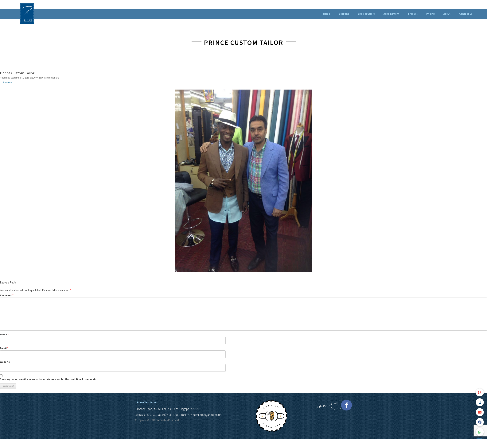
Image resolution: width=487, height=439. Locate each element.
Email (4, 348)
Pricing (430, 13)
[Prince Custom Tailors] (27, 14)
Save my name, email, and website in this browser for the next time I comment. (48, 379)
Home (326, 13)
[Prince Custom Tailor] (243, 181)
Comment (7, 295)
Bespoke (344, 13)
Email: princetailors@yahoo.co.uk (200, 415)
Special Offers (366, 13)
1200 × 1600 (37, 77)
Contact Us (466, 13)
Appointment (391, 13)
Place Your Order (147, 402)
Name (4, 334)
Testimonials (52, 77)
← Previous (6, 82)
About (446, 13)
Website (5, 362)
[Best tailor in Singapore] (271, 431)
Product (413, 13)
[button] (480, 432)
